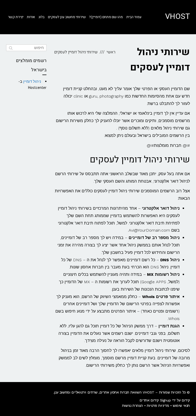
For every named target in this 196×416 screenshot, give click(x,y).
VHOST (177, 16)
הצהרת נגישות (132, 405)
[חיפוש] (10, 47)
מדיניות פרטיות (158, 405)
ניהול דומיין (32, 81)
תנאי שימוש (181, 405)
